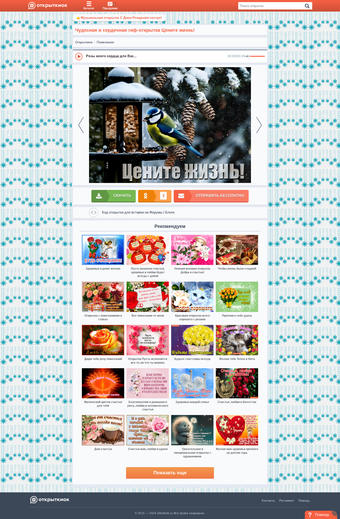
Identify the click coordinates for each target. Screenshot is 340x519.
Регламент (286, 500)
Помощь (304, 500)
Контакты (268, 500)
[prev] (81, 125)
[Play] (79, 56)
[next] (259, 125)
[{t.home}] (50, 499)
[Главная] (48, 5)
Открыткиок (84, 42)
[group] (170, 56)
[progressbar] (257, 56)
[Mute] (247, 56)
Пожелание (105, 42)
